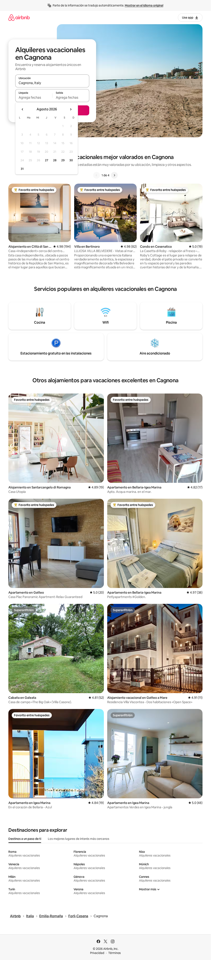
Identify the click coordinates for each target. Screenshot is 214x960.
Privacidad (97, 953)
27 (46, 160)
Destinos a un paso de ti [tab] (24, 839)
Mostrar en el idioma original (144, 5)
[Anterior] (96, 175)
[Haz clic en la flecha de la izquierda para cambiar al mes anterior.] (22, 109)
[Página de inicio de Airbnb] (19, 17)
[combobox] (52, 82)
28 (54, 160)
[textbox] (34, 97)
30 (71, 160)
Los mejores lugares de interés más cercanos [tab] (78, 839)
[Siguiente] (114, 175)
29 (63, 160)
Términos (114, 953)
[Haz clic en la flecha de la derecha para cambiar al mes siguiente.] (70, 109)
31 (22, 169)
